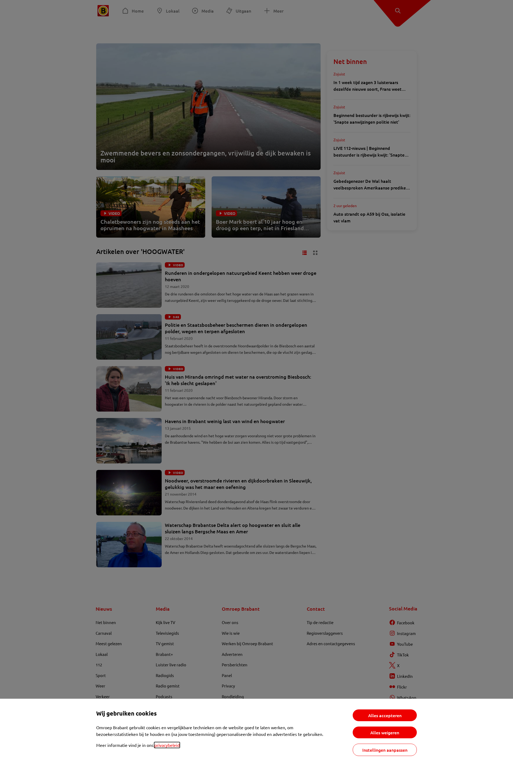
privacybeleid (167, 745)
